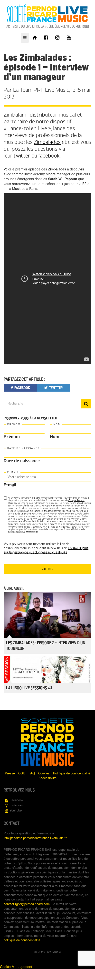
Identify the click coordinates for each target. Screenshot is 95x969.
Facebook (16, 800)
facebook (49, 155)
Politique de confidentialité (71, 773)
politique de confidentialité (22, 940)
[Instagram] (57, 38)
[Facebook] (46, 38)
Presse (10, 773)
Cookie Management (16, 966)
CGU (21, 773)
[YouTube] (69, 38)
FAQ (31, 773)
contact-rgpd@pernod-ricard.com (27, 903)
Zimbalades (47, 142)
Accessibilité (47, 777)
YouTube (16, 810)
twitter (22, 155)
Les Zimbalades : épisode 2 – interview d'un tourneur (45, 646)
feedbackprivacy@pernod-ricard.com (63, 511)
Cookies (44, 773)
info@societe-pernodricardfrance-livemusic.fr (35, 837)
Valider (47, 569)
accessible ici (31, 532)
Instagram (17, 805)
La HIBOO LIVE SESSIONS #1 (29, 688)
